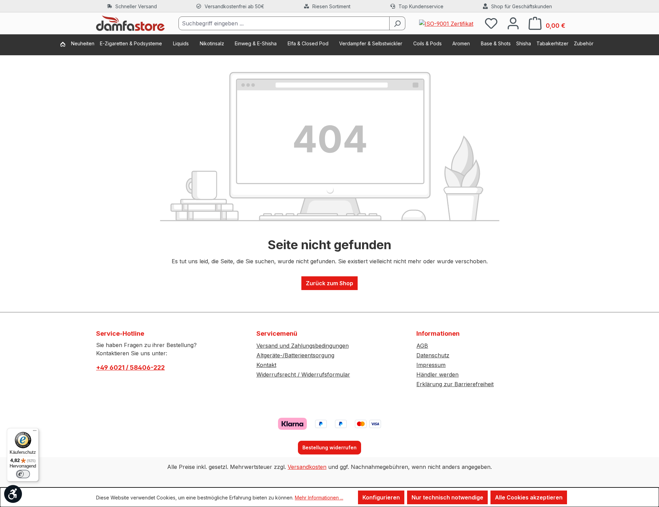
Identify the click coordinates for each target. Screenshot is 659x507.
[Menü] (35, 432)
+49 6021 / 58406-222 (130, 367)
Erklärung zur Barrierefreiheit (455, 384)
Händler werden (437, 374)
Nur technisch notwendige (447, 497)
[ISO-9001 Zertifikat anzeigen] (446, 23)
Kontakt (266, 364)
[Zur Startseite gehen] (130, 23)
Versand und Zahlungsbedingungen (302, 345)
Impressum (431, 364)
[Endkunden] (65, 45)
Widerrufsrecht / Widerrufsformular (303, 374)
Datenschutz (432, 355)
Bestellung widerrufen (329, 447)
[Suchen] (397, 23)
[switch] (23, 474)
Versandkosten (307, 466)
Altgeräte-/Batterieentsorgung (295, 355)
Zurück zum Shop (329, 283)
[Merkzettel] (491, 23)
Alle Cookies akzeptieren (529, 497)
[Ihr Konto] (513, 23)
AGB (422, 345)
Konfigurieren (381, 497)
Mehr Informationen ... (319, 497)
